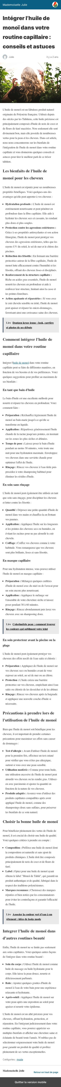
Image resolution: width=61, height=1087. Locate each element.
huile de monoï (21, 362)
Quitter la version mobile (30, 1082)
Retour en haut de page (46, 1072)
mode (20, 1059)
